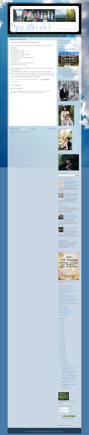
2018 (61, 331)
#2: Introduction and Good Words (67, 290)
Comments (63, 411)
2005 (61, 359)
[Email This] (43, 79)
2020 (61, 326)
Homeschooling (25, 36)
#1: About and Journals (64, 288)
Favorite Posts (61, 36)
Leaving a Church (63, 206)
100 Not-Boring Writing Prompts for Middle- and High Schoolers (71, 182)
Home (11, 36)
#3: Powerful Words (63, 292)
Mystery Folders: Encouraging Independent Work (69, 372)
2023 (61, 320)
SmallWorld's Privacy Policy (65, 425)
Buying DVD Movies (68, 418)
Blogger (61, 431)
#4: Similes (61, 294)
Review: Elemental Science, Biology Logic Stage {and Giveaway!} (71, 195)
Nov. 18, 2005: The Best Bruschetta (67, 381)
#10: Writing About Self (64, 310)
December (64, 361)
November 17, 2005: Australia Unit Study (69, 385)
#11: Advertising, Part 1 (64, 312)
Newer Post (14, 128)
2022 (61, 322)
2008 (61, 353)
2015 (61, 337)
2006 (61, 357)
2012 (61, 344)
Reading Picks (52, 36)
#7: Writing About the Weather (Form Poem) (68, 304)
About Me (18, 36)
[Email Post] (40, 79)
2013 (61, 342)
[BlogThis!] (44, 79)
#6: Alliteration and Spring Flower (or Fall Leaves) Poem (68, 300)
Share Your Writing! (63, 314)
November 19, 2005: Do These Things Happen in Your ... (69, 378)
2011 (61, 346)
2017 (61, 333)
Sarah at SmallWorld (65, 41)
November (64, 364)
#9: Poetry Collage (63, 308)
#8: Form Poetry (62, 306)
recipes (16, 81)
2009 (61, 351)
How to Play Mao (63, 240)
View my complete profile (65, 43)
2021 (61, 324)
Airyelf (50, 431)
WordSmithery (35, 36)
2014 (61, 340)
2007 (61, 355)
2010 (61, 348)
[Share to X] (46, 79)
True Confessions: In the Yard (70, 228)
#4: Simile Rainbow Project (65, 296)
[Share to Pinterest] (48, 79)
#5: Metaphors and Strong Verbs (67, 298)
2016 (61, 335)
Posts (61, 408)
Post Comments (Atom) (23, 132)
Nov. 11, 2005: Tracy (66, 388)
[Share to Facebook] (47, 79)
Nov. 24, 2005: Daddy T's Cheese (69, 366)
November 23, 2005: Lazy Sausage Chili (68, 368)
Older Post (51, 128)
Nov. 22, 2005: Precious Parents (69, 375)
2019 (61, 329)
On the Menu (44, 36)
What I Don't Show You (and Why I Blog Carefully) (71, 215)
